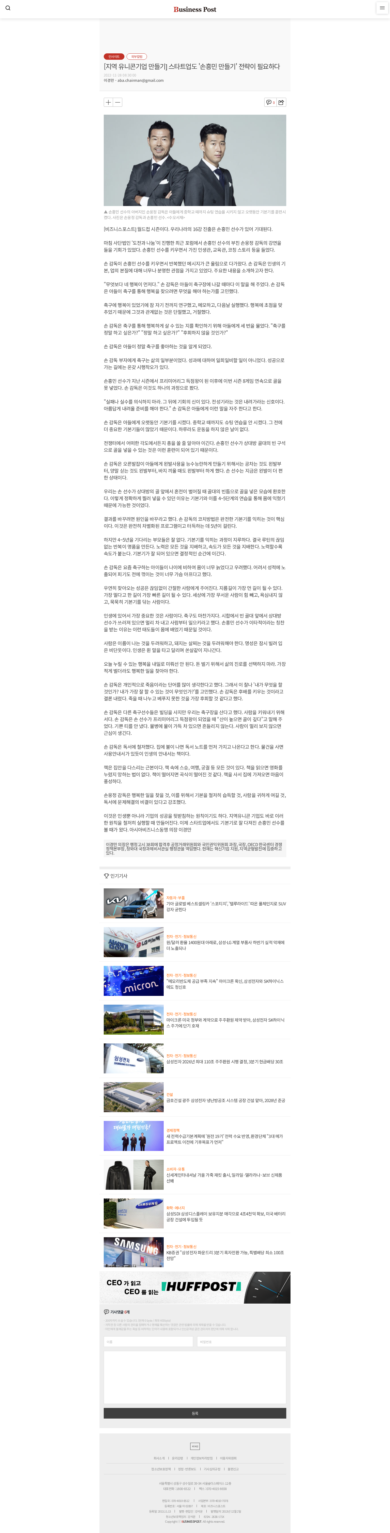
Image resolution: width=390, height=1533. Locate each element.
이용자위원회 (228, 1458)
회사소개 (159, 1458)
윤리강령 (177, 1458)
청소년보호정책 (161, 1469)
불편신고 (233, 1469)
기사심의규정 (212, 1469)
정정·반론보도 (187, 1469)
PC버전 (195, 1446)
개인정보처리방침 (201, 1458)
